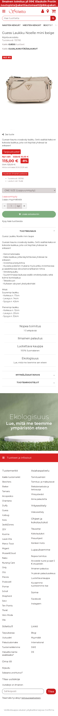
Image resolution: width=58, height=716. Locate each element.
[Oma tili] (42, 11)
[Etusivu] (17, 11)
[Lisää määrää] (24, 206)
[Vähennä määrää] (4, 206)
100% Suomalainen (30, 350)
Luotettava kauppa (30, 346)
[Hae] (53, 18)
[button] (10, 37)
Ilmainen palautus (30, 338)
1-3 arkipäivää (30, 330)
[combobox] (29, 18)
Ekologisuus (30, 358)
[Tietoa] (47, 11)
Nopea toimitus (30, 326)
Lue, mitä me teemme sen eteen (30, 362)
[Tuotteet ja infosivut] (4, 11)
